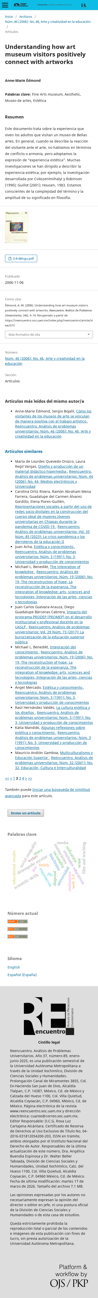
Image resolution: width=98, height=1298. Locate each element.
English (14, 967)
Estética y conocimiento (54, 546)
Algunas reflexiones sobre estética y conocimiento (50, 730)
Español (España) (22, 974)
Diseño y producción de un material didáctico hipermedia (49, 469)
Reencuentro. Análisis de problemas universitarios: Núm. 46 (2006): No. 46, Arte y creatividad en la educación (53, 431)
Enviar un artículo (25, 813)
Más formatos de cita (24, 334)
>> (30, 778)
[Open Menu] (5, 5)
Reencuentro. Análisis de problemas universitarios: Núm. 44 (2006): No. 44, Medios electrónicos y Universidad (54, 479)
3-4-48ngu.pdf (23, 258)
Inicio (9, 16)
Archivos (25, 16)
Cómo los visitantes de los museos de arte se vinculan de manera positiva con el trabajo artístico (53, 416)
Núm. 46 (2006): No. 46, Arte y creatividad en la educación (48, 21)
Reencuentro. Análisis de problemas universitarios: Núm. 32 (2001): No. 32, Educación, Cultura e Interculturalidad (54, 762)
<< (7, 778)
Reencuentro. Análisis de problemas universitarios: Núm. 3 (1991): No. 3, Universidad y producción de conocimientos (52, 556)
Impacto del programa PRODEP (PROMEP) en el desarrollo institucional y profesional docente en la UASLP (53, 619)
